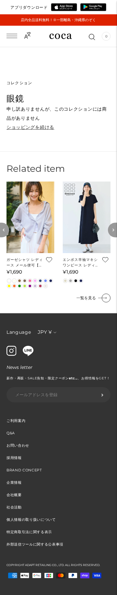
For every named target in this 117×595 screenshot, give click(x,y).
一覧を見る (86, 297)
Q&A (10, 433)
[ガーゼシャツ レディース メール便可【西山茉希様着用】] (30, 217)
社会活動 (14, 507)
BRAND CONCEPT (24, 470)
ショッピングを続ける (30, 127)
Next (112, 230)
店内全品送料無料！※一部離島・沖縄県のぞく (58, 20)
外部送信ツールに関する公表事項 (34, 544)
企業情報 (14, 482)
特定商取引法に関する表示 (29, 532)
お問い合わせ (17, 445)
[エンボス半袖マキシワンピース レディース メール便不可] (86, 217)
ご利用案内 (15, 420)
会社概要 (14, 495)
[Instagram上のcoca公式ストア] (11, 354)
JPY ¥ (45, 332)
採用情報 (14, 457)
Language (18, 332)
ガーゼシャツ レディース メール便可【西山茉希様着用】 (24, 262)
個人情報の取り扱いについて (31, 519)
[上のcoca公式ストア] (28, 355)
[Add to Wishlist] (48, 259)
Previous (4, 230)
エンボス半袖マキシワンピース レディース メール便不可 (81, 262)
